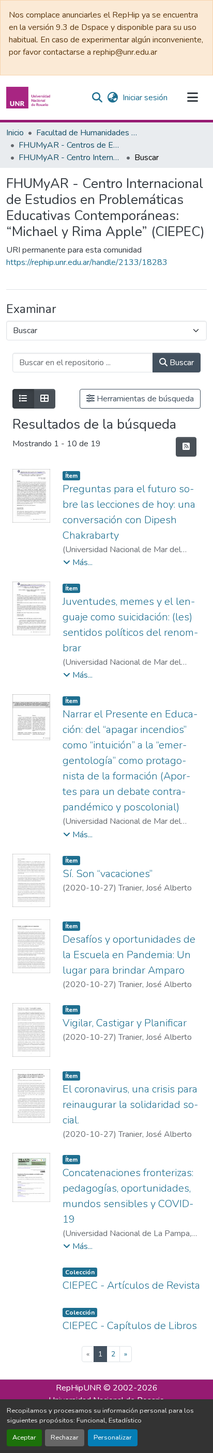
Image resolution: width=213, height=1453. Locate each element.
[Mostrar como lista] (23, 399)
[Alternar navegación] (192, 97)
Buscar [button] (181, 362)
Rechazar (65, 1437)
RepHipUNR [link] (78, 1388)
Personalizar (113, 1437)
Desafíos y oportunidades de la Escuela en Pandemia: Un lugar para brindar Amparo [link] (129, 954)
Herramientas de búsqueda (144, 398)
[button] (29, 98)
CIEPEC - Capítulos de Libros (130, 1326)
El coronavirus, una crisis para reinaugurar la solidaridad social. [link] (130, 1104)
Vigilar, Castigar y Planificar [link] (125, 1023)
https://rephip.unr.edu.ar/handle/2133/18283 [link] (87, 262)
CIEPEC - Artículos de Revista (131, 1285)
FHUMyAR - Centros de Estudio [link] (70, 145)
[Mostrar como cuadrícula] (44, 399)
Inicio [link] (15, 132)
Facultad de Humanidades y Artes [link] (88, 132)
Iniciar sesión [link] (145, 97)
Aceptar (24, 1437)
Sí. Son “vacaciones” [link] (108, 874)
